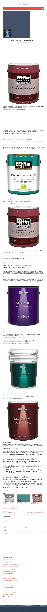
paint (7, 508)
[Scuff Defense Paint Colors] (37, 498)
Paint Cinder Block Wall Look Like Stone (9, 589)
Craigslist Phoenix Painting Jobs (8, 583)
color (3, 598)
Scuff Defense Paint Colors (36, 502)
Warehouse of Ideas (23, 3)
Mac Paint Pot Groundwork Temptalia (9, 587)
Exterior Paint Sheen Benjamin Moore (9, 578)
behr (12, 508)
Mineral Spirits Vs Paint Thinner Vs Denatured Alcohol (35, 512)
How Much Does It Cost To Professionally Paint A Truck (12, 564)
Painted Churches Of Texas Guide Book (9, 569)
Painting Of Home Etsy (7, 590)
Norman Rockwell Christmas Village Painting (10, 580)
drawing (4, 600)
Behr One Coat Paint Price (21, 502)
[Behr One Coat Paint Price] (23, 498)
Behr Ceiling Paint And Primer (8, 502)
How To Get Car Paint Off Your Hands (9, 576)
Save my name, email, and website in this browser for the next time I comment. (17, 533)
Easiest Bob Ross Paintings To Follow (9, 568)
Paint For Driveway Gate (7, 562)
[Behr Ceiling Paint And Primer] (9, 498)
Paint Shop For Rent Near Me (8, 559)
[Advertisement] (23, 54)
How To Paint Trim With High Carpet (9, 512)
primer (17, 508)
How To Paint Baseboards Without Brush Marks (11, 592)
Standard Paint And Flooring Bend (8, 560)
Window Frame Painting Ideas (8, 594)
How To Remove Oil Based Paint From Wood (10, 566)
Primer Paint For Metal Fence (8, 585)
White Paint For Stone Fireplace (8, 573)
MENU (42, 8)
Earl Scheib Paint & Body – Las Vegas (9, 582)
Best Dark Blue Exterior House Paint (9, 571)
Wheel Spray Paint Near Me (7, 575)
